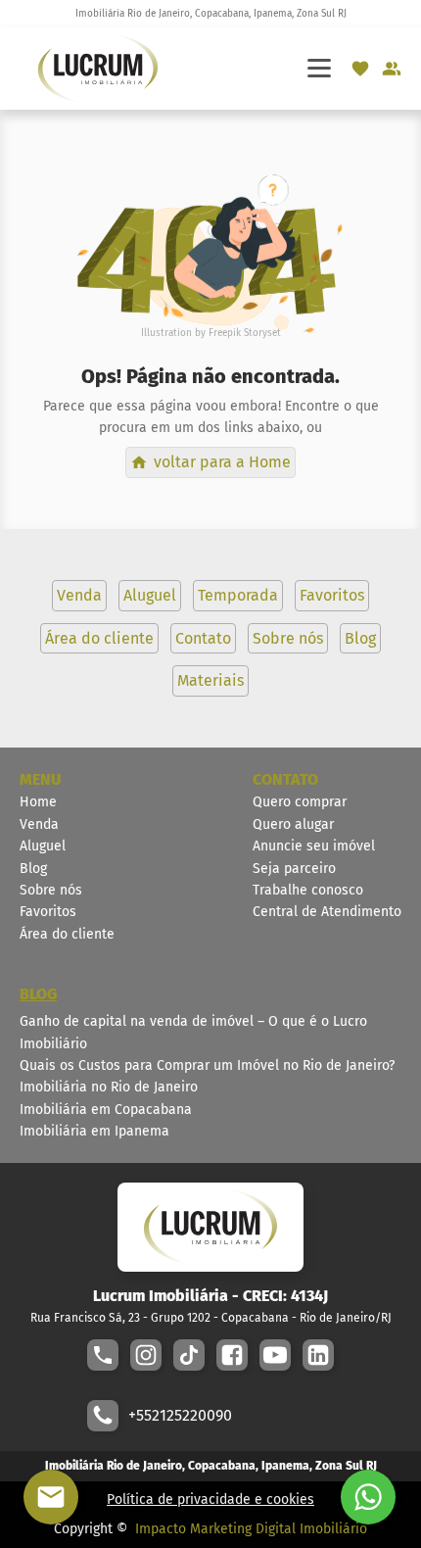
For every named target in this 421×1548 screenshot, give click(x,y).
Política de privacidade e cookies (210, 1499)
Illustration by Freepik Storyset (211, 333)
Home (38, 802)
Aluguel (43, 846)
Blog (33, 868)
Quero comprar (300, 802)
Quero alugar (293, 824)
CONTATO (285, 779)
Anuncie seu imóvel (314, 846)
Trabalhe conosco (308, 890)
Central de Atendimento (327, 911)
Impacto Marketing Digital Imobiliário (251, 1529)
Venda (39, 824)
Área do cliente (67, 934)
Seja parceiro (294, 868)
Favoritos (48, 911)
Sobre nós (51, 890)
